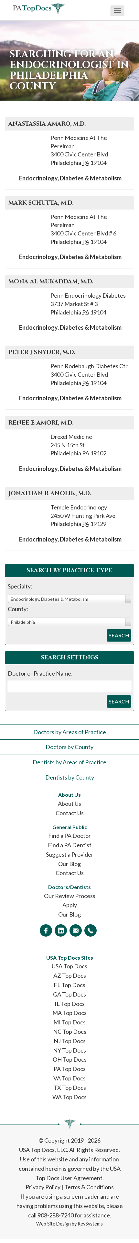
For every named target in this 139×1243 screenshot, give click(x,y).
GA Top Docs (69, 994)
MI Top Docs (69, 1022)
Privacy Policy (43, 1187)
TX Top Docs (69, 1087)
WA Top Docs (69, 1096)
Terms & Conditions (89, 1187)
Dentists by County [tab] (69, 777)
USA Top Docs (69, 966)
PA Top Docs (70, 1068)
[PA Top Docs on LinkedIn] (61, 930)
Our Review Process (69, 895)
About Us (69, 803)
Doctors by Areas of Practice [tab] (69, 732)
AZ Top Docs (69, 975)
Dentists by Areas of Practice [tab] (69, 762)
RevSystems (90, 1223)
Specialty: (20, 586)
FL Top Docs (69, 984)
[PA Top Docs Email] (76, 930)
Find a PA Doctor (69, 835)
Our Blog (69, 863)
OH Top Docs (70, 1059)
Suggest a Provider (69, 854)
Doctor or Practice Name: (40, 673)
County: (18, 608)
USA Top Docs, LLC (43, 1149)
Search (119, 635)
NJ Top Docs (70, 1040)
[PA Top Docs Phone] (90, 930)
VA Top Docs (69, 1078)
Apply (69, 904)
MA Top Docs (69, 1012)
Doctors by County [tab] (69, 746)
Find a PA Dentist (69, 845)
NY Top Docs (69, 1050)
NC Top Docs (69, 1031)
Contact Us (70, 812)
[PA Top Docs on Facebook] (46, 930)
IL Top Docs (70, 1003)
